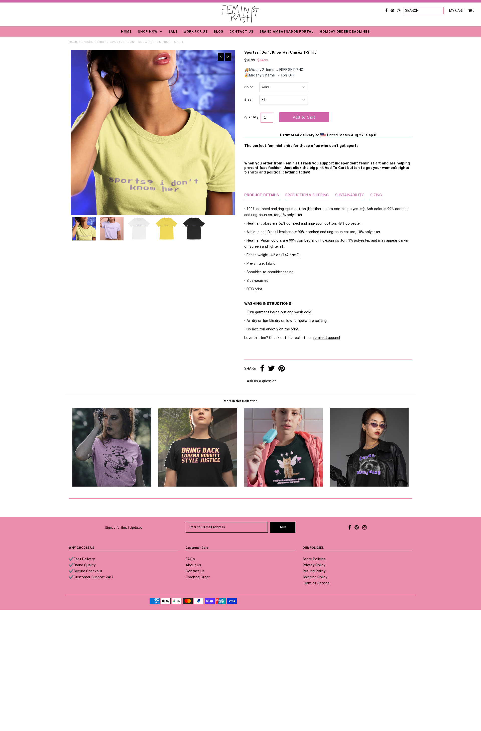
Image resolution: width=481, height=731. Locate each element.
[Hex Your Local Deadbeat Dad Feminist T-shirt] (111, 485)
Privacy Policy (314, 565)
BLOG (218, 31)
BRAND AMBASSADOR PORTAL (287, 31)
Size (247, 100)
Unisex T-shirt (93, 42)
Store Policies (314, 559)
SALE (173, 31)
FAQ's (190, 559)
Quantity (251, 117)
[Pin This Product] (281, 368)
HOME (126, 31)
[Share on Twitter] (271, 368)
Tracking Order (198, 577)
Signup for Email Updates (123, 527)
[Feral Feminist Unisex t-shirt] (369, 485)
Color (248, 87)
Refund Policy (314, 571)
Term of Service (316, 583)
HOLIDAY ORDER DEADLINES (345, 31)
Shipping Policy (315, 577)
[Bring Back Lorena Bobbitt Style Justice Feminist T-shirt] (197, 485)
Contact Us (195, 571)
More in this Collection (240, 401)
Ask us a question (262, 381)
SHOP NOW (147, 31)
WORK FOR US (196, 31)
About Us (193, 565)
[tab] (261, 196)
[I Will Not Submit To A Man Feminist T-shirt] (283, 485)
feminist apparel (326, 337)
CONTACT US (241, 31)
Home (73, 42)
